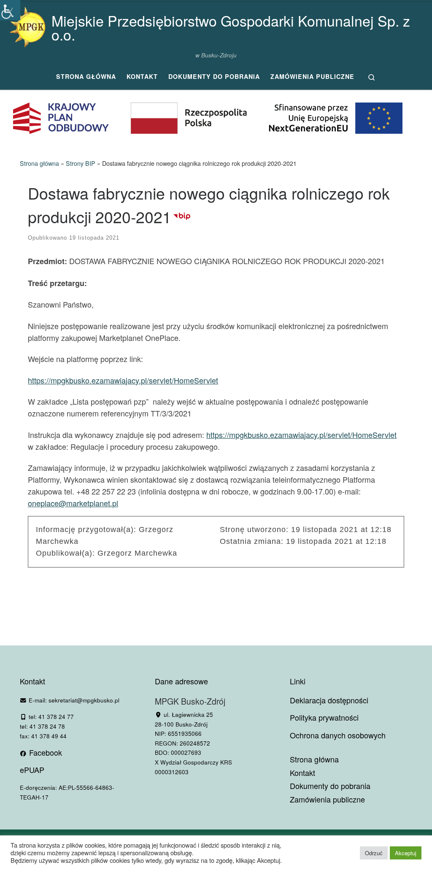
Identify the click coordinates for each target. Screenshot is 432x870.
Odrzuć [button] (374, 853)
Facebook (44, 752)
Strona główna (39, 163)
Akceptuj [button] (405, 853)
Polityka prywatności (324, 717)
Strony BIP (80, 163)
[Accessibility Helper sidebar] (10, 10)
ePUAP (32, 769)
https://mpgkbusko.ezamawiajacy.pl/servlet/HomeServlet (123, 380)
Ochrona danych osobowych (338, 735)
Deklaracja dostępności (329, 699)
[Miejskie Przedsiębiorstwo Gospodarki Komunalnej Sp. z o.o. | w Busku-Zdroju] (27, 25)
